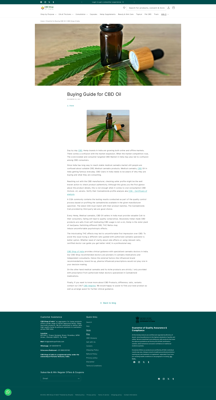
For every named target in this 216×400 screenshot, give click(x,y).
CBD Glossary (91, 338)
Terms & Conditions (94, 366)
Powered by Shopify (66, 395)
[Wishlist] (124, 7)
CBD (80, 150)
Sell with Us (91, 342)
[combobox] (146, 7)
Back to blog (109, 303)
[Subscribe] (78, 378)
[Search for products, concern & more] (163, 7)
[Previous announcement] (81, 2)
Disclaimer (90, 362)
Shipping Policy (92, 350)
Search (89, 322)
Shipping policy (116, 395)
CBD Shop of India (75, 251)
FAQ (88, 326)
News (88, 330)
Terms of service (103, 395)
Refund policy (79, 395)
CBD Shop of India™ (53, 395)
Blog (88, 334)
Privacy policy (92, 358)
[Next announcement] (134, 2)
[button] (48, 14)
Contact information (130, 395)
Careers (89, 346)
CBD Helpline (90, 286)
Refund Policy (91, 354)
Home (42, 21)
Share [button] (71, 106)
